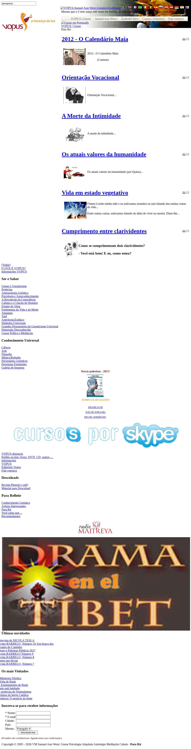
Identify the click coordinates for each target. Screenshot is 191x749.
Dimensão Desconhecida (16, 329)
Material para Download (15, 488)
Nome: (11, 713)
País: (8, 724)
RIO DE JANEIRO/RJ (95, 417)
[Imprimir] (183, 38)
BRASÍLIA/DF (95, 407)
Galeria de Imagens (12, 367)
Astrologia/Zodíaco (12, 319)
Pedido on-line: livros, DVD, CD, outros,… (27, 457)
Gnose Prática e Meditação (17, 333)
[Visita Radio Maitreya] (95, 532)
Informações (8, 460)
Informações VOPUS (14, 271)
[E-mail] (187, 38)
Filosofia (6, 354)
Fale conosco (9, 470)
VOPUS (6, 463)
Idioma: (9, 728)
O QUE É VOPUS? (13, 268)
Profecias (6, 289)
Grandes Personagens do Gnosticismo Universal (29, 326)
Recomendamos (10, 516)
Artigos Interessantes (13, 506)
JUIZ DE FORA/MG (95, 412)
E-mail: (11, 716)
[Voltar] (5, 264)
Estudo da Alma (10, 306)
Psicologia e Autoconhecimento (20, 296)
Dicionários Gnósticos (14, 360)
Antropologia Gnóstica (14, 292)
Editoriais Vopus (11, 467)
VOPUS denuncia (12, 453)
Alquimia (6, 313)
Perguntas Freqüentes (14, 364)
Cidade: (9, 720)
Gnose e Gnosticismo (14, 286)
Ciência (5, 347)
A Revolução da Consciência (18, 299)
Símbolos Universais (13, 323)
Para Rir (6, 509)
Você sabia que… (11, 512)
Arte (4, 350)
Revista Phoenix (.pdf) (14, 484)
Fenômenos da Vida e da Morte (19, 309)
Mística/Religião (11, 357)
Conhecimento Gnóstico (15, 502)
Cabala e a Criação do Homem (19, 302)
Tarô (4, 316)
